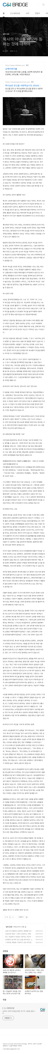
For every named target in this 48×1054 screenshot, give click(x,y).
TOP (43, 1045)
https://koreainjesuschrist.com (17, 82)
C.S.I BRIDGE (8, 1008)
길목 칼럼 (9, 927)
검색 (38, 4)
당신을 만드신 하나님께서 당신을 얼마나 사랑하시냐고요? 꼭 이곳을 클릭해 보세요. (24, 89)
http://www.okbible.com (15, 65)
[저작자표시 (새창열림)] (27, 917)
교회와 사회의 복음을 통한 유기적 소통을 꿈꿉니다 (18, 1012)
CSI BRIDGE (15, 13)
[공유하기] (10, 917)
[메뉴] (43, 4)
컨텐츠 (37, 13)
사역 (27, 13)
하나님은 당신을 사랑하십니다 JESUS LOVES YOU (22, 85)
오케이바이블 (11, 68)
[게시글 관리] (12, 917)
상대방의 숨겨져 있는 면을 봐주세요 (17, 939)
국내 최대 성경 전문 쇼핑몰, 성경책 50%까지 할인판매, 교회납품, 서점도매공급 (24, 73)
